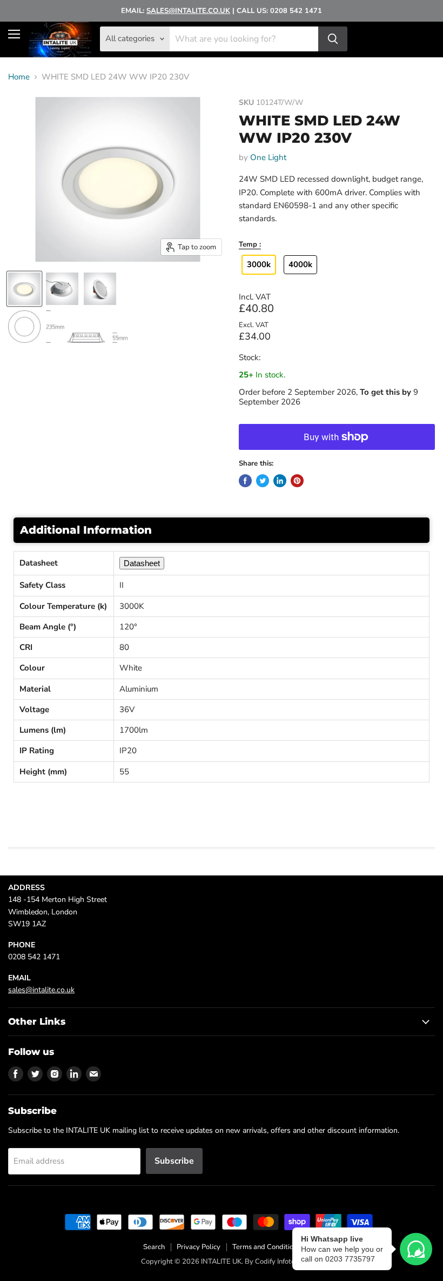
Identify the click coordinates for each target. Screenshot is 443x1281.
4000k (300, 264)
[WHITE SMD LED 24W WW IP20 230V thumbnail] (24, 288)
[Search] (332, 38)
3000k (259, 264)
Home (19, 77)
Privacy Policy (198, 1247)
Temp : (250, 245)
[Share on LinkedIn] (279, 480)
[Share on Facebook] (245, 480)
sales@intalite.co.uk (41, 990)
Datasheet (142, 563)
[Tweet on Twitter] (262, 480)
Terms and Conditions (266, 1247)
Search (154, 1247)
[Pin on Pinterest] (297, 480)
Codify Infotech (278, 1261)
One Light (268, 157)
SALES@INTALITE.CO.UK (188, 11)
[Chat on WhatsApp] (416, 1249)
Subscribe (174, 1161)
